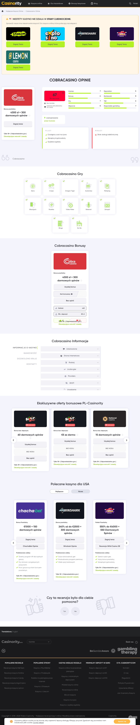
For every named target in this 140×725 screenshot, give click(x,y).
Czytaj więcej (38, 722)
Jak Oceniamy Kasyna (126, 693)
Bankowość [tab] (30, 353)
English (15, 632)
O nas (126, 673)
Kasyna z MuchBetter (42, 668)
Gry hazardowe (57, 3)
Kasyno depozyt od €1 (98, 668)
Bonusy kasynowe (78, 3)
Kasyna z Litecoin (42, 691)
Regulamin (126, 678)
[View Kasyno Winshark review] (70, 510)
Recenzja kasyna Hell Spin (14, 668)
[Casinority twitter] (136, 642)
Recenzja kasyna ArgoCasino (14, 683)
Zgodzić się (122, 721)
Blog (96, 3)
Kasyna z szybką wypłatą (70, 705)
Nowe (80, 491)
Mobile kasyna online (70, 685)
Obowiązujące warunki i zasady (15, 136)
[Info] (29, 115)
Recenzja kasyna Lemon (14, 688)
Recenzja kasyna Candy (14, 678)
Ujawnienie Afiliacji (126, 688)
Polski (135, 3)
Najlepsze (59, 491)
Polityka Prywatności (126, 683)
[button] (13, 440)
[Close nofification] (134, 719)
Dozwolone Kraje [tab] (27, 359)
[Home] (3, 11)
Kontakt (126, 668)
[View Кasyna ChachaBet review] (30, 510)
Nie (75, 611)
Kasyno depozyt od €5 (98, 673)
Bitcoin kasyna (70, 695)
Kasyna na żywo (70, 700)
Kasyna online (36, 3)
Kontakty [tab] (32, 364)
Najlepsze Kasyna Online (14, 11)
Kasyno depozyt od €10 (98, 678)
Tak (64, 611)
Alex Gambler (50, 103)
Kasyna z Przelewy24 (42, 673)
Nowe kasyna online (70, 690)
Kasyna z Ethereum (42, 686)
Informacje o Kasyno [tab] (25, 348)
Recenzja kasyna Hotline (14, 673)
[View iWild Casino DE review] (109, 510)
